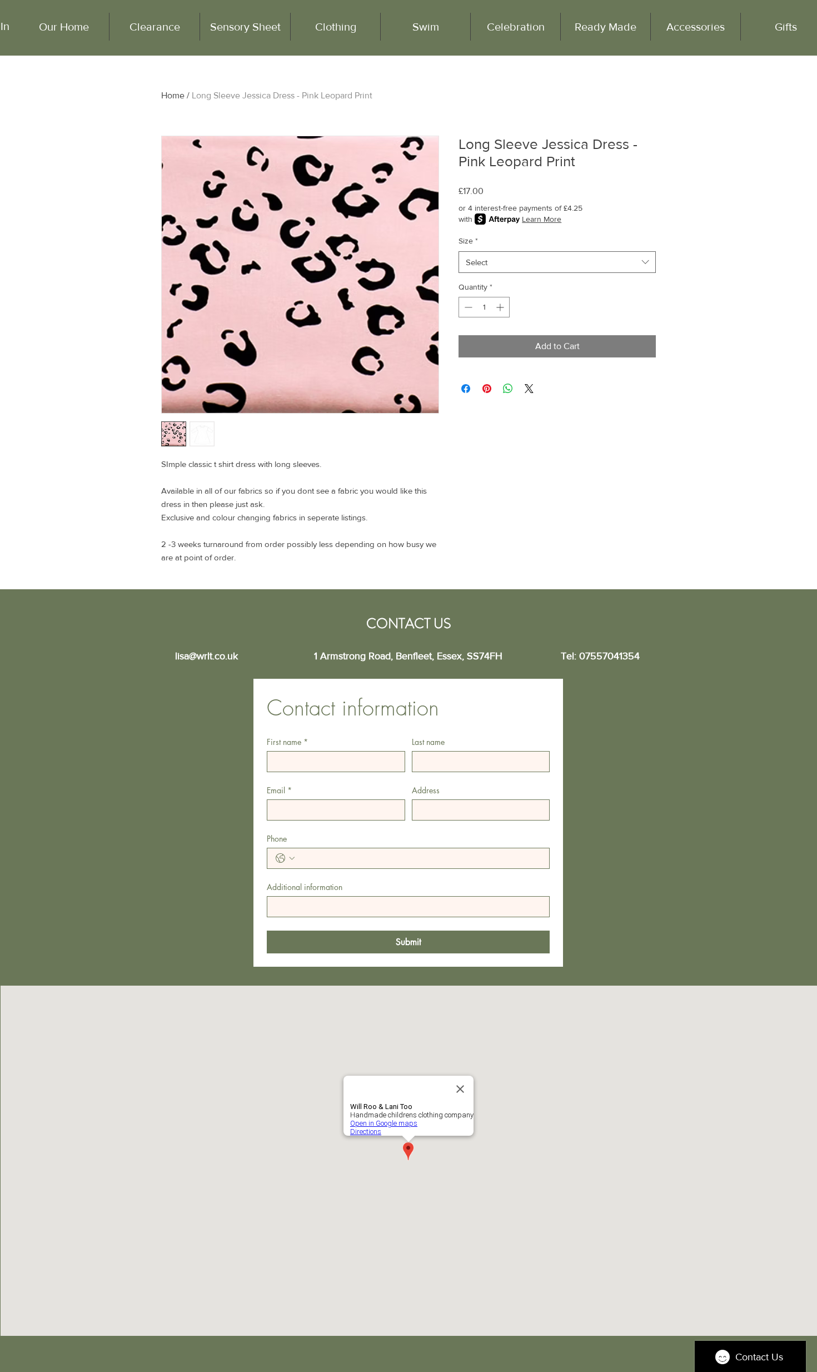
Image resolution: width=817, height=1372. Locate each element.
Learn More (541, 219)
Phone (277, 838)
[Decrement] (467, 307)
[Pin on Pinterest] (487, 388)
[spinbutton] (484, 307)
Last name (428, 742)
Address (426, 790)
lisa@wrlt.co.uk (206, 656)
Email (279, 790)
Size (468, 240)
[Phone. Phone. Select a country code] (285, 858)
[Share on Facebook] (465, 388)
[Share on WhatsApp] (508, 388)
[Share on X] (529, 388)
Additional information (304, 887)
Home (173, 95)
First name (287, 742)
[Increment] (501, 307)
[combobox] (557, 262)
